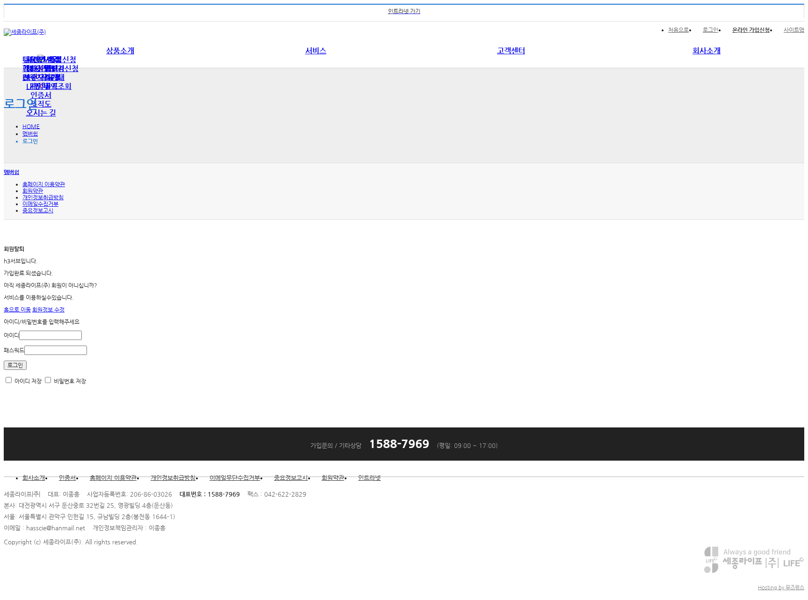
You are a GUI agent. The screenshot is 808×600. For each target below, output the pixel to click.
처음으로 (678, 30)
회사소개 (707, 50)
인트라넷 (369, 477)
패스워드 (14, 350)
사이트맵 (794, 30)
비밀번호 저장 (69, 381)
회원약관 (32, 191)
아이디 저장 (27, 381)
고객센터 (511, 50)
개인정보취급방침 (43, 197)
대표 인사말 (40, 59)
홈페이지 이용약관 (43, 184)
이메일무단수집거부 (234, 477)
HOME (31, 126)
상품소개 (120, 50)
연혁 (41, 86)
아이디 (11, 335)
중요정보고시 (37, 210)
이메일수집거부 (40, 204)
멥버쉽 (30, 133)
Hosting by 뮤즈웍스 (781, 588)
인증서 (40, 95)
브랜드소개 (40, 77)
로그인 (710, 30)
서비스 (315, 50)
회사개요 (41, 68)
